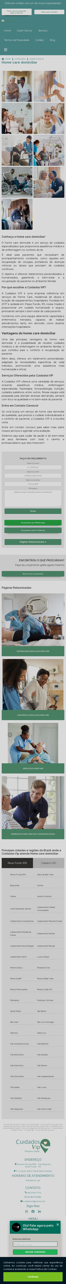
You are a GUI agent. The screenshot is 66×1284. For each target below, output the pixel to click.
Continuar (33, 1277)
